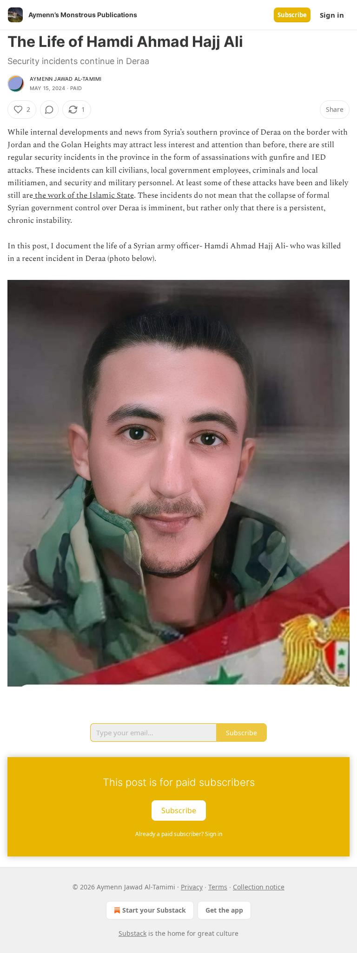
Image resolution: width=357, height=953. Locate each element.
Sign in (332, 14)
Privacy (192, 886)
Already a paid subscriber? (178, 834)
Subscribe (292, 15)
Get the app (224, 910)
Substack (132, 933)
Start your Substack (154, 910)
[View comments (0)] (49, 109)
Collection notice (258, 886)
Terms (217, 886)
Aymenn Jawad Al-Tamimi (65, 79)
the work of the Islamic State (83, 195)
